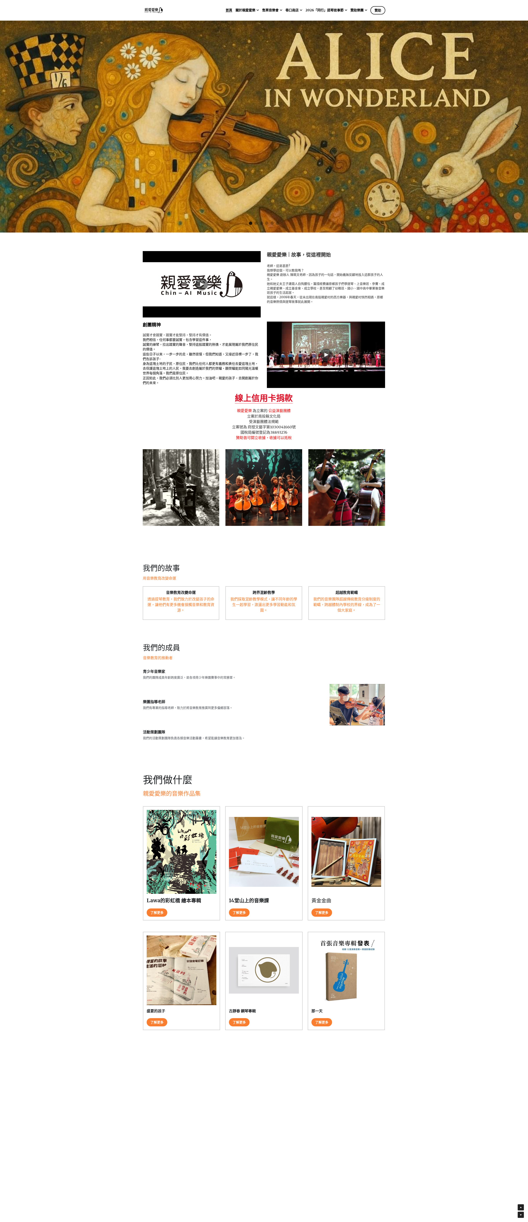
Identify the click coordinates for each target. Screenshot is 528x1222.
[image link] (153, 10)
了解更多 (157, 920)
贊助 (378, 10)
